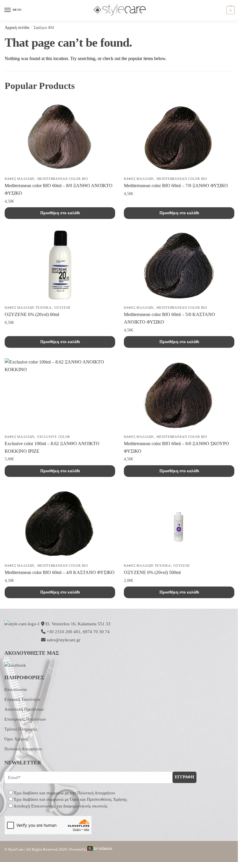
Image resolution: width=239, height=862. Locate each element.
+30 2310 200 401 (63, 631)
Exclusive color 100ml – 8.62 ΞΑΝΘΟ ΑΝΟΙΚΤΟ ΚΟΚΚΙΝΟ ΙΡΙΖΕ (52, 447)
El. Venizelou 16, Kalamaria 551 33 (77, 624)
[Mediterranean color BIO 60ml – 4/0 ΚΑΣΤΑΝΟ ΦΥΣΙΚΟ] (60, 523)
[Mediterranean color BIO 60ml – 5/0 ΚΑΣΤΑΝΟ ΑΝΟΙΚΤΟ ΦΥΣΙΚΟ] (179, 265)
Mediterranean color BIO (62, 178)
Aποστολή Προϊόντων (24, 709)
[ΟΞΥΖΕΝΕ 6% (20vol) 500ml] (179, 523)
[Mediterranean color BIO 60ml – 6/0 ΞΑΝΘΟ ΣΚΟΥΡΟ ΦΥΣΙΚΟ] (179, 394)
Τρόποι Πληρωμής (20, 729)
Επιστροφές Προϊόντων (25, 719)
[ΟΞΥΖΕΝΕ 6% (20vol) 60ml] (60, 265)
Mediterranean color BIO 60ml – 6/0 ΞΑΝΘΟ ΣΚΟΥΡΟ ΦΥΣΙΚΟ (176, 447)
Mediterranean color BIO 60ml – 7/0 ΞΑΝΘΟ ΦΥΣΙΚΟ (176, 185)
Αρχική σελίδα (17, 27)
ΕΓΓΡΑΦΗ (184, 777)
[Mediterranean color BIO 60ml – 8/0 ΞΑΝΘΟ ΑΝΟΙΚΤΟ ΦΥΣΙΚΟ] (60, 136)
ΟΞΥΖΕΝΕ (62, 307)
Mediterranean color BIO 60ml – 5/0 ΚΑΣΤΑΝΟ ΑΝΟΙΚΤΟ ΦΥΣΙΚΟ (169, 318)
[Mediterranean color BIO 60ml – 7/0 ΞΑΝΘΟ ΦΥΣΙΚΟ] (179, 136)
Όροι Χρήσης (16, 739)
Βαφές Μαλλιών (19, 178)
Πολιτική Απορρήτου (23, 749)
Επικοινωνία (15, 689)
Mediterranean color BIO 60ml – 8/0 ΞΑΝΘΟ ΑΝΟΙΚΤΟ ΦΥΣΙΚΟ (59, 189)
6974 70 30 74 (96, 631)
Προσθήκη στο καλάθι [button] (60, 213)
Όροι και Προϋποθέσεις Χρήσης (98, 799)
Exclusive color (53, 436)
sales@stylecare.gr (63, 640)
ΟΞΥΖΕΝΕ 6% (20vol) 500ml (152, 572)
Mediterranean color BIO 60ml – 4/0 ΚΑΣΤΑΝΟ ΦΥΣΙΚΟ (60, 572)
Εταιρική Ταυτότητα (22, 699)
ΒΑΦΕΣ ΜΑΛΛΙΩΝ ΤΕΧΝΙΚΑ (28, 307)
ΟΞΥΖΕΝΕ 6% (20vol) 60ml (32, 314)
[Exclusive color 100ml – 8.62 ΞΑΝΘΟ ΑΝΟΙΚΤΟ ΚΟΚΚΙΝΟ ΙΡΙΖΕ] (60, 394)
